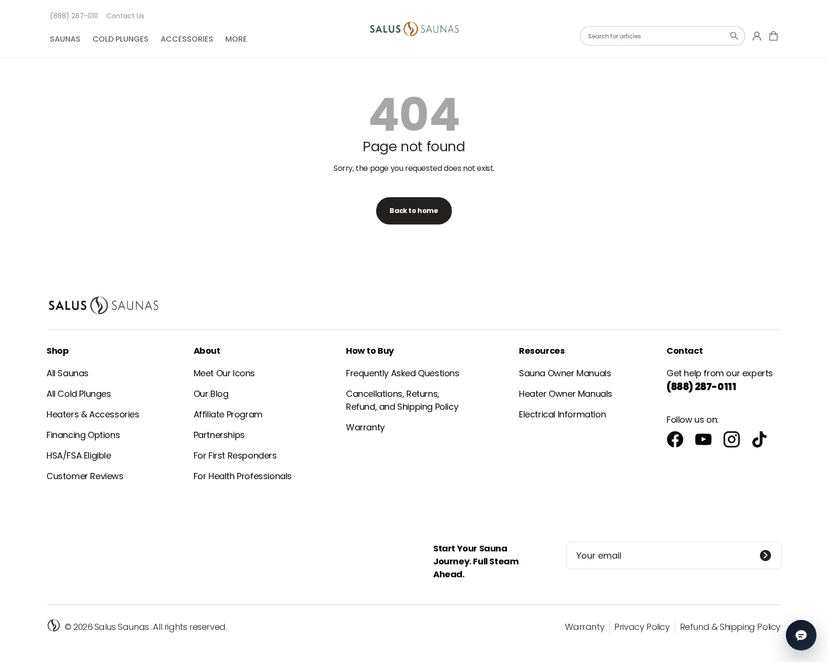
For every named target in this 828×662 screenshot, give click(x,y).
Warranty (365, 427)
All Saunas (67, 373)
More (236, 39)
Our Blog (211, 394)
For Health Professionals (243, 476)
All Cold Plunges (78, 394)
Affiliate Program (228, 414)
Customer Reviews (85, 476)
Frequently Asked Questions (403, 373)
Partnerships (219, 435)
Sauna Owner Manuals (565, 373)
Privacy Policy (641, 627)
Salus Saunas (121, 627)
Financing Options (83, 435)
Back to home (414, 210)
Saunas (65, 39)
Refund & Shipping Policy (730, 627)
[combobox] (662, 35)
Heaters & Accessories (92, 414)
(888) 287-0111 (74, 16)
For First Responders (235, 455)
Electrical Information (562, 414)
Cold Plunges (120, 39)
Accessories (187, 39)
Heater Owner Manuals (565, 394)
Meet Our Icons (224, 373)
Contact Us (125, 16)
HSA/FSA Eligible (78, 455)
